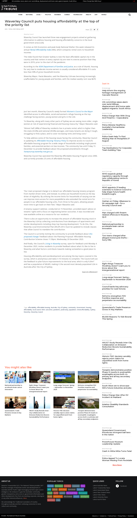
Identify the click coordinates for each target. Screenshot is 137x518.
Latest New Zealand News (101, 492)
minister (62, 493)
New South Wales (72, 493)
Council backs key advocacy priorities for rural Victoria (115, 288)
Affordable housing (43, 307)
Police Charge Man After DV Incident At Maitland (115, 396)
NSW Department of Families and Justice (56, 66)
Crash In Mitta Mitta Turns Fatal (117, 451)
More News (117, 465)
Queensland (71, 489)
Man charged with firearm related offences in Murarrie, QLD (115, 215)
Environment (83, 493)
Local (38, 14)
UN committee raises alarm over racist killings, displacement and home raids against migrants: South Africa (35, 1)
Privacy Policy (122, 516)
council (50, 493)
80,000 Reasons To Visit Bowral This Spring (116, 318)
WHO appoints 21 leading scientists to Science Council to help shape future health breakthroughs (116, 190)
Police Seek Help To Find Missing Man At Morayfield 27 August (116, 138)
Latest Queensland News (101, 490)
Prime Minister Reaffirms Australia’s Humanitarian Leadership (113, 127)
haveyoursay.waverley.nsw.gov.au (38, 151)
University (80, 489)
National (29, 14)
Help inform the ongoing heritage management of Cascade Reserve (114, 92)
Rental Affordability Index (40, 50)
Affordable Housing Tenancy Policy (51, 140)
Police (83, 486)
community (72, 307)
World (103, 14)
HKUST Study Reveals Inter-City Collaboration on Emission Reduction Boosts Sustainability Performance (117, 346)
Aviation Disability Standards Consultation (115, 405)
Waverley (27, 312)
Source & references (89, 272)
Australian (67, 486)
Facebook (123, 486)
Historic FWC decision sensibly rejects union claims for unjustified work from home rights (116, 359)
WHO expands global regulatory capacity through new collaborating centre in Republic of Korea (115, 177)
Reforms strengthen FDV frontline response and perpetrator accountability (114, 298)
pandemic (56, 310)
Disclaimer (131, 516)
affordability (32, 307)
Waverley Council (37, 312)
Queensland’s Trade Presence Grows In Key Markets (116, 308)
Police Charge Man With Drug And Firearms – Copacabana (91, 1)
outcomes (49, 310)
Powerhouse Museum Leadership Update (112, 443)
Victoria (54, 489)
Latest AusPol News (99, 499)
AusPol (56, 493)
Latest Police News (99, 495)
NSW (43, 310)
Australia (54, 307)
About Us (95, 516)
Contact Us (103, 516)
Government (81, 307)
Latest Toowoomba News (101, 488)
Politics (48, 14)
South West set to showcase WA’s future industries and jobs (116, 387)
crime (58, 500)
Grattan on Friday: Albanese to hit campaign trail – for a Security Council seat (116, 203)
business (76, 496)
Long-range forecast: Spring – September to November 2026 (116, 278)
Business (57, 14)
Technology (77, 14)
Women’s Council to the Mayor (80, 111)
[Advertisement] (98, 7)
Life (96, 14)
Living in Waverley (52, 243)
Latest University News (100, 497)
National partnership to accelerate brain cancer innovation (113, 226)
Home (20, 14)
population (72, 310)
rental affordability (83, 310)
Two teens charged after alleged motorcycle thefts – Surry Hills (115, 238)
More (25, 498)
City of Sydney (62, 307)
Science (67, 14)
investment (51, 500)
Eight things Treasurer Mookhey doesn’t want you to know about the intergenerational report (116, 267)
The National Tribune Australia (16, 516)
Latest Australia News (100, 485)
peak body (64, 310)
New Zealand (68, 496)
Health (88, 14)
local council (37, 310)
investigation (85, 496)
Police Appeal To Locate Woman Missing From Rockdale (117, 459)
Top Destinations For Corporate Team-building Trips (116, 149)
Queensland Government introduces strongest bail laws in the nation (116, 432)
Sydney (92, 310)
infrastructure (58, 496)
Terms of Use (112, 516)
